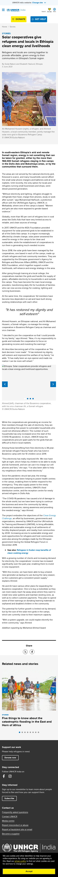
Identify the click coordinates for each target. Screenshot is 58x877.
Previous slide (5, 384)
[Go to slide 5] (31, 733)
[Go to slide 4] (28, 733)
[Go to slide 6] (33, 733)
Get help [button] (40, 19)
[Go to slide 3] (25, 733)
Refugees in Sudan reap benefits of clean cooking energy (29, 551)
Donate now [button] (10, 757)
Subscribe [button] (9, 798)
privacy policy (20, 861)
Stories (13, 26)
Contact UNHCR (9, 816)
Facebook (4, 776)
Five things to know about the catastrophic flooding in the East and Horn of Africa (27, 721)
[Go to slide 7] (36, 733)
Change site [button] (37, 2)
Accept (29, 871)
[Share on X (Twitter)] (25, 651)
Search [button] (44, 11)
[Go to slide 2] (23, 733)
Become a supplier (11, 833)
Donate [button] (49, 12)
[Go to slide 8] (39, 733)
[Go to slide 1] (20, 733)
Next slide (53, 384)
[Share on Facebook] (32, 651)
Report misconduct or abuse (15, 825)
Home (4, 26)
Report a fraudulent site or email (17, 829)
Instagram (10, 776)
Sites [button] (54, 11)
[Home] (16, 10)
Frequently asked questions (15, 812)
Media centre (8, 820)
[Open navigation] (3, 10)
